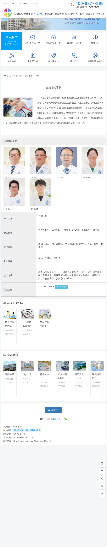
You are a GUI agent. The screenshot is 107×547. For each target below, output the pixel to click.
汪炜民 (60, 177)
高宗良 (8, 177)
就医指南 (69, 13)
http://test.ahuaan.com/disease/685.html (32, 441)
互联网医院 (22, 3)
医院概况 (18, 13)
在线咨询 (63, 287)
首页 (9, 75)
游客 (5, 3)
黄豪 (33, 177)
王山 (7, 209)
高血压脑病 (18, 430)
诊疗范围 (28, 75)
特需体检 (59, 13)
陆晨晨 (34, 209)
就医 (12, 3)
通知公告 (90, 13)
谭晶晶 (86, 177)
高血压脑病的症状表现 (9, 325)
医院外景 (9, 374)
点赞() (54, 410)
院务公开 (100, 13)
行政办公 (34, 3)
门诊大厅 (27, 374)
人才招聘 (80, 13)
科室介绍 (38, 13)
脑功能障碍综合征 (33, 430)
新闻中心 (28, 13)
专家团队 (49, 13)
